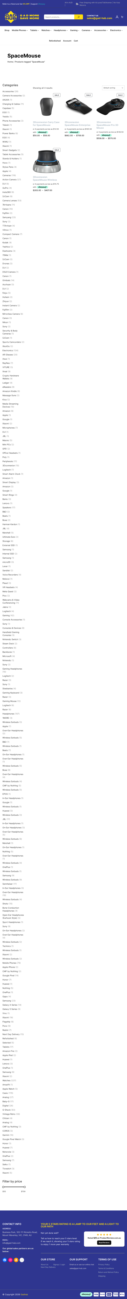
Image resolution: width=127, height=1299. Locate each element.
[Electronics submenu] (122, 30)
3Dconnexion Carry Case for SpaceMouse (46, 123)
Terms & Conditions (106, 1268)
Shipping (101, 1276)
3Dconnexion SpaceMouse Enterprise (77, 123)
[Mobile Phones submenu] (27, 30)
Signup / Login (59, 1264)
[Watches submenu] (50, 30)
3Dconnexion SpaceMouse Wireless (45, 178)
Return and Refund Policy (108, 1272)
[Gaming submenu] (78, 30)
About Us (44, 1264)
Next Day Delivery (48, 1267)
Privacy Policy (104, 1264)
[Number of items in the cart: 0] (122, 16)
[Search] (78, 16)
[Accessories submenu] (107, 30)
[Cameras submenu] (91, 30)
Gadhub (24, 1294)
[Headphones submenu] (67, 30)
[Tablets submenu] (38, 30)
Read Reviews (104, 1243)
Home (10, 62)
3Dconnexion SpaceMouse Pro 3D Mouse (107, 125)
